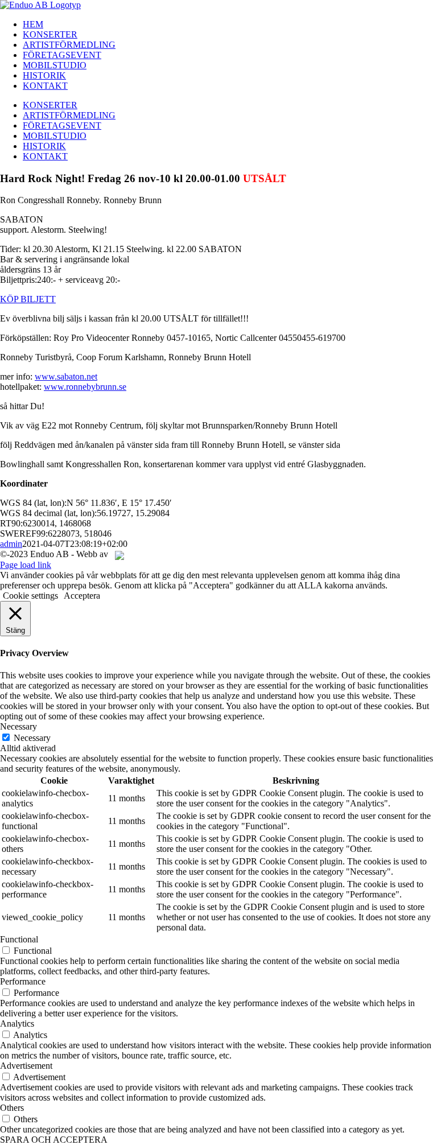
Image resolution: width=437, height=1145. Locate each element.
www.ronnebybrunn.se (85, 387)
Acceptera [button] (82, 595)
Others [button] (12, 1108)
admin (11, 544)
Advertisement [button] (26, 1065)
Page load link (25, 565)
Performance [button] (23, 981)
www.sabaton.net (66, 376)
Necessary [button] (18, 726)
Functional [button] (19, 939)
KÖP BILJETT (28, 299)
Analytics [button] (17, 1023)
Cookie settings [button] (30, 595)
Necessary (32, 738)
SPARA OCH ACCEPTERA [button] (54, 1139)
